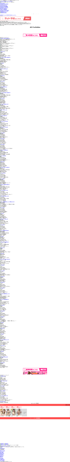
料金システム (2, 450)
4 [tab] (36, 13)
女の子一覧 (2, 453)
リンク (1, 457)
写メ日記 (1, 458)
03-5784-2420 (3, 401)
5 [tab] (38, 13)
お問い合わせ (2, 459)
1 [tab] (31, 13)
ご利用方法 (2, 459)
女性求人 (1, 455)
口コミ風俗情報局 (37, 418)
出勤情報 (1, 454)
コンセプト (2, 451)
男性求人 (1, 456)
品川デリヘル (32, 418)
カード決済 (2, 460)
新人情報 (1, 452)
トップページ (2, 450)
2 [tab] (33, 13)
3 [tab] (35, 13)
